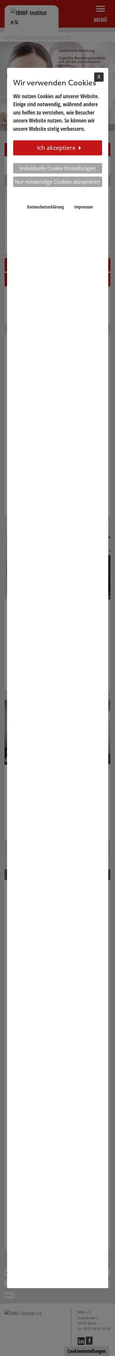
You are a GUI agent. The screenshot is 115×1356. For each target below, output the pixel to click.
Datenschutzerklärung (45, 207)
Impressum (83, 207)
